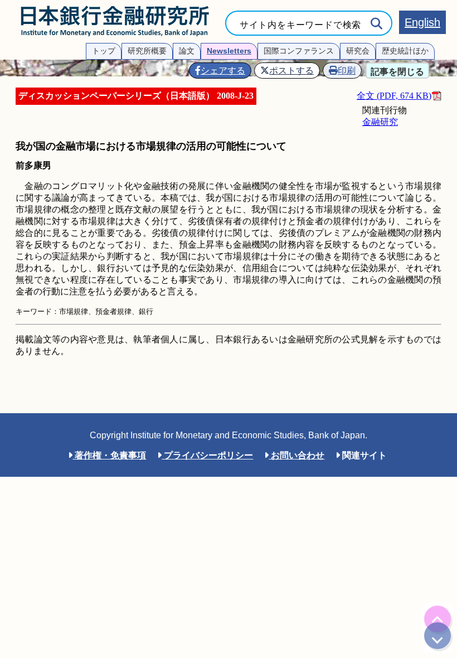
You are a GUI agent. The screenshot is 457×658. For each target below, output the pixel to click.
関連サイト (363, 455)
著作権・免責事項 (109, 455)
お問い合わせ (296, 455)
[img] (437, 619)
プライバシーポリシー (207, 455)
